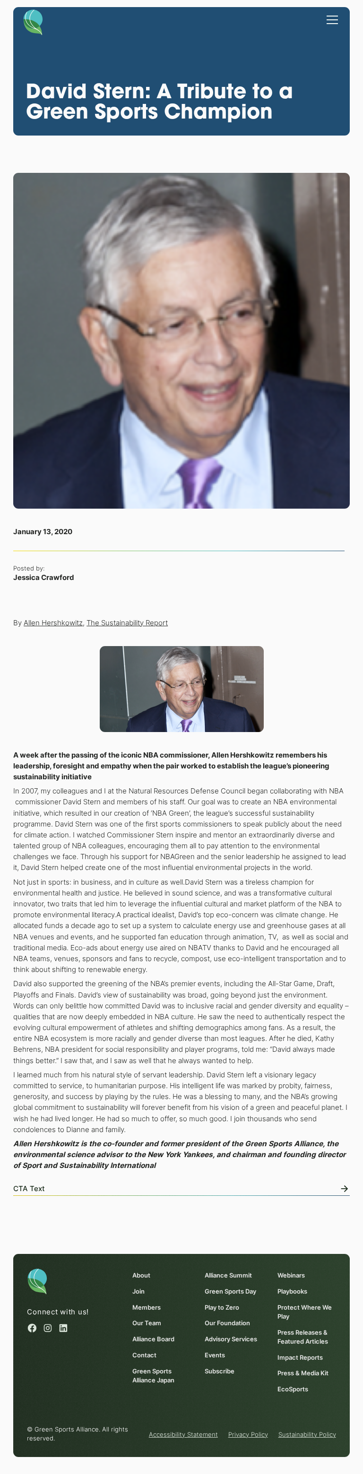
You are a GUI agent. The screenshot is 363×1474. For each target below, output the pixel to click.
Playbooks (292, 1291)
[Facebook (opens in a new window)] (32, 1328)
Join (138, 1291)
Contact (144, 1355)
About (141, 1275)
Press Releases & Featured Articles (302, 1337)
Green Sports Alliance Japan (153, 1376)
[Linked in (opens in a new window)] (63, 1328)
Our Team (146, 1323)
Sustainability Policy (307, 1434)
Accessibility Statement (183, 1434)
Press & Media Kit (302, 1373)
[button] (330, 19)
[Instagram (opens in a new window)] (48, 1328)
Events (215, 1355)
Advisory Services (231, 1339)
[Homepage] (33, 21)
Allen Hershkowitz (53, 622)
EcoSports (292, 1389)
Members (146, 1307)
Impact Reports (300, 1357)
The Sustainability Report (127, 622)
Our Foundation (227, 1323)
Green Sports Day (230, 1291)
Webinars (291, 1275)
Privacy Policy (248, 1434)
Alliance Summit (228, 1275)
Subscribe (219, 1371)
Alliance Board (153, 1339)
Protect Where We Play (304, 1312)
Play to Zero (222, 1307)
